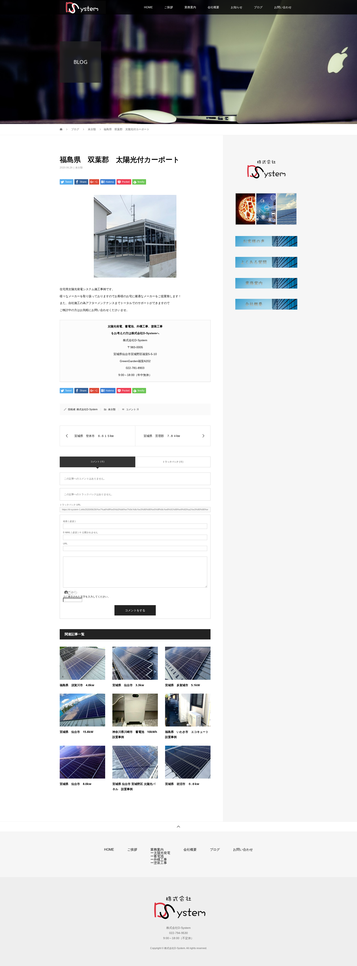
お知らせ (236, 7)
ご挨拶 (168, 7)
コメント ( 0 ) (97, 461)
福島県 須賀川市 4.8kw (77, 685)
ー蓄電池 (157, 856)
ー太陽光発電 (160, 853)
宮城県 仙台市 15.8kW (76, 732)
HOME (148, 7)
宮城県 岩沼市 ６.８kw (182, 784)
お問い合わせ (283, 7)
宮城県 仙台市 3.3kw (128, 685)
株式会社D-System (87, 409)
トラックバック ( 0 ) (173, 461)
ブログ (258, 7)
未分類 (79, 167)
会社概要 (213, 7)
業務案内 (190, 7)
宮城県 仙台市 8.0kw (75, 784)
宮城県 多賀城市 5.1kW (182, 685)
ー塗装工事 (158, 863)
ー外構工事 (158, 859)
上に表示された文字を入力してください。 (86, 596)
